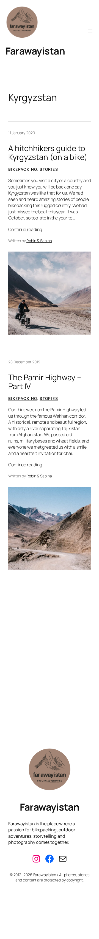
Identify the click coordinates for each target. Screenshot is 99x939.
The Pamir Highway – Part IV (44, 381)
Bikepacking (22, 169)
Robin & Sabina (39, 240)
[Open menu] (90, 31)
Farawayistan (35, 50)
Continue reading (25, 229)
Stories (49, 169)
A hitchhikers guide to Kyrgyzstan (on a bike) (47, 152)
